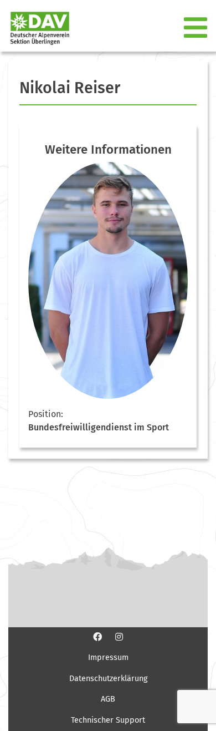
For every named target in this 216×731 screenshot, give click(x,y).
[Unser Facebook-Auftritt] (97, 636)
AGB (108, 699)
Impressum (108, 657)
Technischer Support (108, 720)
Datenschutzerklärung (108, 678)
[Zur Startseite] (35, 28)
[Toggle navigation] (196, 28)
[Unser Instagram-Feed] (119, 636)
